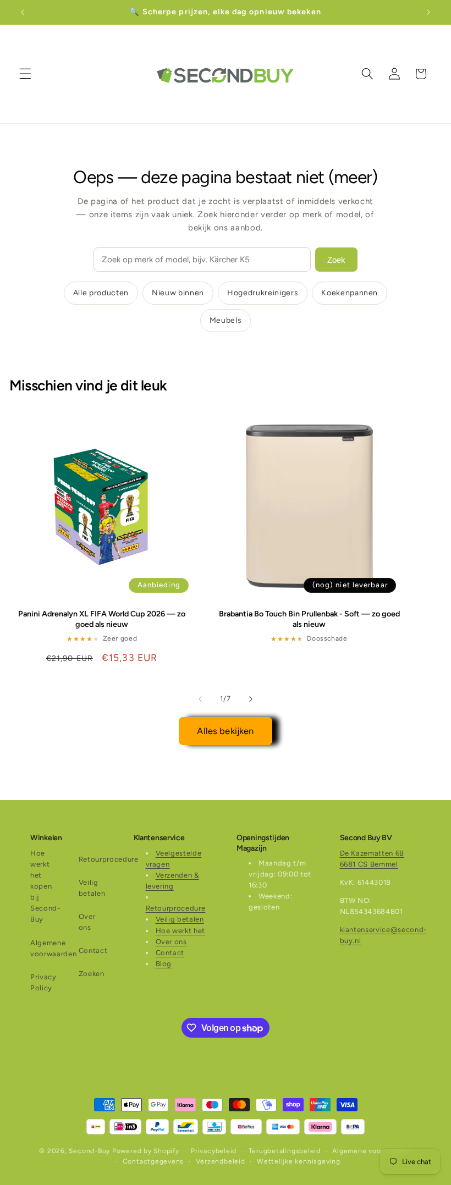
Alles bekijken (225, 730)
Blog (164, 964)
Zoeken (92, 973)
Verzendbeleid (220, 1161)
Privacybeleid (214, 1151)
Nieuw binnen (178, 292)
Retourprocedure (109, 859)
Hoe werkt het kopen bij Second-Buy (45, 886)
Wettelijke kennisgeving (298, 1161)
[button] (25, 73)
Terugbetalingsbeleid (285, 1151)
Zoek (336, 259)
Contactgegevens (153, 1161)
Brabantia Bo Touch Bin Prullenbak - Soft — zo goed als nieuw (309, 619)
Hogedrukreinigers (262, 292)
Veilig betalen (92, 887)
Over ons (87, 922)
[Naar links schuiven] (200, 699)
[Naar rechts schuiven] (251, 699)
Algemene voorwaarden (53, 948)
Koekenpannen (349, 292)
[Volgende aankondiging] (428, 12)
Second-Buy (89, 1151)
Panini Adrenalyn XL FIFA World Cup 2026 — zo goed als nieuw (101, 619)
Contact (93, 950)
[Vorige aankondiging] (22, 12)
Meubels (226, 320)
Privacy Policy (43, 982)
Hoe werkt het (181, 931)
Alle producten (101, 292)
